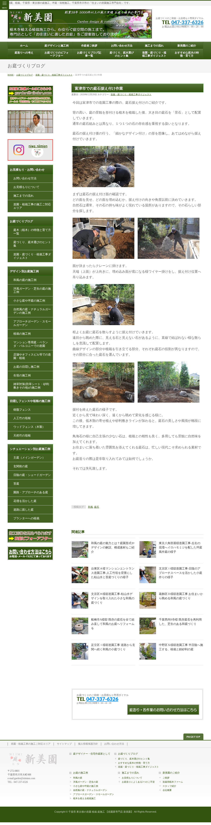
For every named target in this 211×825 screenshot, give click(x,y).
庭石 (96, 506)
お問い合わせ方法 (24, 178)
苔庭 (16, 483)
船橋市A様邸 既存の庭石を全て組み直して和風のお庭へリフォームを (112, 624)
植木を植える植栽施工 (84, 798)
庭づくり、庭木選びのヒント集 (32, 244)
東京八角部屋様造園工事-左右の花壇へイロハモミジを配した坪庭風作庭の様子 (180, 547)
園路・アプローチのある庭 (30, 492)
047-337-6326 (187, 22)
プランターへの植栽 (26, 518)
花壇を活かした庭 (24, 501)
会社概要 (167, 790)
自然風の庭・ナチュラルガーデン (90, 790)
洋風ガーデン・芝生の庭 (85, 782)
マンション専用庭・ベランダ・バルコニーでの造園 (30, 344)
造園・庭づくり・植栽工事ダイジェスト (131, 94)
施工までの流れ (23, 195)
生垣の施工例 (22, 375)
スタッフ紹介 (169, 786)
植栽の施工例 (22, 333)
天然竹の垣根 (22, 435)
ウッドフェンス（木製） (29, 426)
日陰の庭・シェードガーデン (32, 475)
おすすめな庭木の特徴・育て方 (134, 763)
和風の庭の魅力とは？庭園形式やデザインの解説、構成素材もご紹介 (112, 547)
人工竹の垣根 (22, 418)
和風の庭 (77, 777)
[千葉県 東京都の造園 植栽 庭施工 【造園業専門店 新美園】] (80, 34)
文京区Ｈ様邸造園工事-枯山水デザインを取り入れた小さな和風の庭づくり (112, 598)
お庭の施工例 (80, 773)
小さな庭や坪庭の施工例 (29, 300)
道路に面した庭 (23, 509)
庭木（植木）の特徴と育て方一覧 (32, 231)
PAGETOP (193, 736)
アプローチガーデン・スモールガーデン (32, 323)
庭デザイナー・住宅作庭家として (91, 753)
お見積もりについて (26, 187)
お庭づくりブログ (128, 753)
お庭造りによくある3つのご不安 (138, 782)
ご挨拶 (166, 777)
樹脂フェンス (22, 409)
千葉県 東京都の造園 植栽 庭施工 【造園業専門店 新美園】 (100, 811)
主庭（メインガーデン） (29, 457)
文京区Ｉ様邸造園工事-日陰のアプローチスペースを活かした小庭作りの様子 (180, 573)
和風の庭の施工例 (24, 280)
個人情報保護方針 (88, 744)
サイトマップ (64, 744)
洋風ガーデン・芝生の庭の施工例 (32, 290)
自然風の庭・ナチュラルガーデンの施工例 (32, 311)
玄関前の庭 (20, 466)
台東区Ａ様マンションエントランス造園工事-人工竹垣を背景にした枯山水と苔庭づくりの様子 (112, 573)
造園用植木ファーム (173, 782)
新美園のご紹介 (171, 773)
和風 (90, 506)
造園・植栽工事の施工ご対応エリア (32, 206)
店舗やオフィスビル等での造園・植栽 (32, 356)
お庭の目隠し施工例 (26, 366)
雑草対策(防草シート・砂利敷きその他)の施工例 (31, 386)
